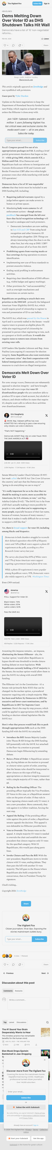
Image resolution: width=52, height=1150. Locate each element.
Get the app (38, 1138)
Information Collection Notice (34, 1115)
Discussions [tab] (21, 1022)
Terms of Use (40, 1113)
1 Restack (24, 956)
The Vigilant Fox (23, 1041)
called (14, 478)
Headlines (7, 11)
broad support (20, 528)
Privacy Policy (27, 1118)
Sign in (46, 3)
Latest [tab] (11, 1022)
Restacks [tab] (18, 991)
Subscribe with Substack (28, 1107)
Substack (13, 1144)
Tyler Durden (21, 96)
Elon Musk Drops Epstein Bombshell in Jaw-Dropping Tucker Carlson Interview (16, 1054)
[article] (26, 1037)
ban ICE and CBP (21, 229)
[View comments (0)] (13, 45)
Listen (46, 39)
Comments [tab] (8, 991)
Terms (35, 1129)
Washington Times (41, 576)
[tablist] (13, 990)
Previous (9, 973)
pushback (11, 215)
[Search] (47, 1022)
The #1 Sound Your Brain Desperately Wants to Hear (16, 1031)
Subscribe (37, 3)
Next (44, 973)
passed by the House (36, 318)
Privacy (28, 1129)
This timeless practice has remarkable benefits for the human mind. (18, 1036)
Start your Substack (19, 1138)
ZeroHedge (38, 86)
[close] (45, 1060)
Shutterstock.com (26, 79)
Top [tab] (5, 1022)
